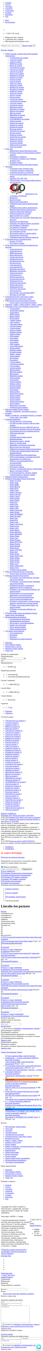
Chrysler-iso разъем (12, 732)
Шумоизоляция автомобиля (15, 1160)
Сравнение (18, 949)
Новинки (8, 643)
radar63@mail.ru (35, 1225)
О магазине (9, 11)
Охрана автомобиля (12, 1148)
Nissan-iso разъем (11, 780)
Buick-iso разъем (11, 729)
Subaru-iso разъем (11, 802)
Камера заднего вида (13, 1142)
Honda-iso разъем (11, 748)
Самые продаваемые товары (11, 1052)
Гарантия (8, 9)
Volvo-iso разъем (11, 810)
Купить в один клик (25, 1326)
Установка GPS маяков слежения (13, 879)
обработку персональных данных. (27, 1028)
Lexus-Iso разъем (11, 766)
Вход (7, 20)
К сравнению (19, 1014)
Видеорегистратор (12, 1138)
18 (19, 780)
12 (10, 707)
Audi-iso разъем (11, 725)
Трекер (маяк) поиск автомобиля (17, 1158)
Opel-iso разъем (11, 784)
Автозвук (8, 1131)
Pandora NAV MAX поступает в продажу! (25, 817)
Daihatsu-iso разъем (12, 738)
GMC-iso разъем (11, 746)
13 (18, 742)
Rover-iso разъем (11, 792)
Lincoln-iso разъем (12, 768)
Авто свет (9, 1129)
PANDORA (9, 849)
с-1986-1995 (13, 692)
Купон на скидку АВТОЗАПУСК (22, 841)
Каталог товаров (7, 50)
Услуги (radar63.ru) (8, 871)
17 (25, 721)
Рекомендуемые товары (14, 649)
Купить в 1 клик (7, 949)
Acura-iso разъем (11, 723)
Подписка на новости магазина (12, 857)
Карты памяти (10, 1144)
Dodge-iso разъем (11, 740)
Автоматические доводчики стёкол (18, 1136)
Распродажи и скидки (13, 647)
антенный (13, 674)
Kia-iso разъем (10, 760)
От (2, 658)
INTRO (12, 667)
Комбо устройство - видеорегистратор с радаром (23, 1146)
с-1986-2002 (13, 684)
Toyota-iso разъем (11, 806)
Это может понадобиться (14, 1162)
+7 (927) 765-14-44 (8, 1275)
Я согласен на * (22, 1028)
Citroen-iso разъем (12, 734)
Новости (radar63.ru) (8, 813)
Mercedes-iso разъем (12, 772)
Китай (11, 700)
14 (23, 808)
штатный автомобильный (19, 677)
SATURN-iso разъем (12, 794)
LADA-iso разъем (11, 762)
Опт (6, 16)
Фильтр (4, 911)
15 (18, 784)
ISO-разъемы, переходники (15, 1127)
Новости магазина (10, 867)
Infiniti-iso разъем (11, 754)
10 (19, 727)
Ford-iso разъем (11, 742)
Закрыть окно (27, 45)
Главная (8, 3)
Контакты (9, 14)
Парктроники (10, 1150)
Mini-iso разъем (11, 776)
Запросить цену (20, 1347)
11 (18, 725)
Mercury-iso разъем (12, 774)
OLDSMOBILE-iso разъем (15, 782)
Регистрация (10, 22)
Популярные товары (13, 645)
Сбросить (8, 713)
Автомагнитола (11, 1133)
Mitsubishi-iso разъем (13, 778)
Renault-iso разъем (12, 790)
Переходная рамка (12, 1152)
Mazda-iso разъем (11, 770)
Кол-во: (4, 1289)
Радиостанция (10, 1156)
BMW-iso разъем (11, 727)
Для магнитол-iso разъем (14, 721)
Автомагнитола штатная (14, 1134)
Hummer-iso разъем (12, 750)
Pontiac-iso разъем (12, 788)
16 (17, 760)
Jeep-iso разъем (10, 758)
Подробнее (5, 947)
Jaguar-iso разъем (11, 756)
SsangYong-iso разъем (13, 800)
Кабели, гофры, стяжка (14, 1140)
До (25, 658)
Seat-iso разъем (10, 796)
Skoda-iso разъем (11, 798)
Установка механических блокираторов (16, 875)
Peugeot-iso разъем (12, 786)
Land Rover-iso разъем (13, 764)
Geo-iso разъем (10, 744)
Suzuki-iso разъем (11, 804)
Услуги (8, 5)
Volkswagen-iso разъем (13, 808)
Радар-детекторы (11, 1154)
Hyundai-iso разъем (12, 752)
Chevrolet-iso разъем (12, 730)
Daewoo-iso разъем (12, 736)
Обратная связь (6, 1273)
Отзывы (8, 13)
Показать (8, 711)
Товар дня (9, 650)
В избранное (5, 951)
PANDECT (9, 847)
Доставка (8, 7)
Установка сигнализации (10, 883)
